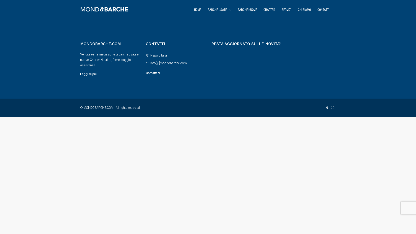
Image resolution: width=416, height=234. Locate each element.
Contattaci (153, 73)
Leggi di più (88, 74)
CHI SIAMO (304, 9)
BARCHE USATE (217, 9)
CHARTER (269, 9)
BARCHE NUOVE (247, 9)
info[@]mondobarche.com (168, 63)
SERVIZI (286, 9)
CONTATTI (323, 9)
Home (197, 9)
